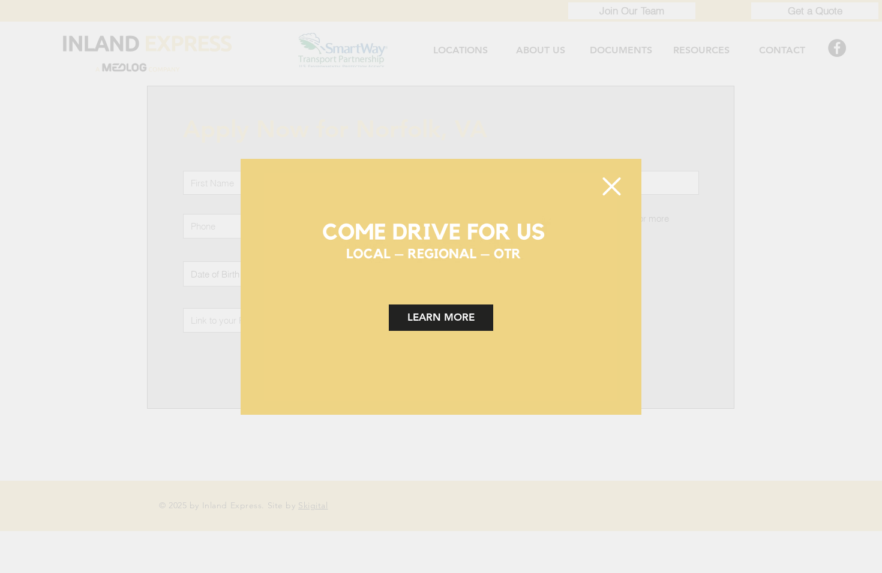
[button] (612, 186)
